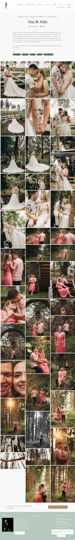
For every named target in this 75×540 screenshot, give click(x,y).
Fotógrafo (40, 54)
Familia (54, 4)
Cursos (69, 7)
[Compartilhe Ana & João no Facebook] (7, 508)
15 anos (48, 4)
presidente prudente (48, 54)
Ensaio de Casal (30, 4)
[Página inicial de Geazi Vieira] (7, 6)
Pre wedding (25, 54)
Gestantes (40, 4)
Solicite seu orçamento (58, 507)
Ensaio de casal (16, 54)
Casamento (32, 54)
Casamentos (20, 4)
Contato (61, 535)
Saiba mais (19, 532)
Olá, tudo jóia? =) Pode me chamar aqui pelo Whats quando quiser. (61, 532)
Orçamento (68, 4)
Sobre (60, 4)
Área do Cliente (61, 7)
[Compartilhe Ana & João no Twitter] (10, 508)
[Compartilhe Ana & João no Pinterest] (12, 508)
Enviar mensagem (62, 521)
